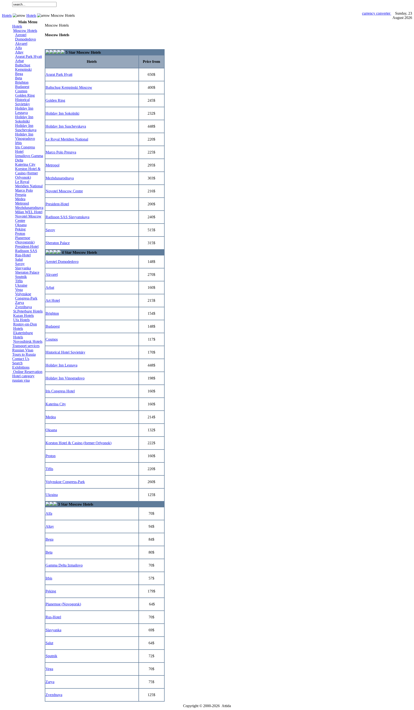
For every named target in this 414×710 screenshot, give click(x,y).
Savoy (20, 264)
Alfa (18, 48)
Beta (18, 78)
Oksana (21, 225)
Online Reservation (27, 372)
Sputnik (21, 277)
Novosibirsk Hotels (27, 341)
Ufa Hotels (21, 320)
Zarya (19, 303)
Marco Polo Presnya (61, 152)
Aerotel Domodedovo (25, 37)
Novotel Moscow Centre (64, 191)
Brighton (22, 82)
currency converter (376, 13)
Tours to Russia (24, 354)
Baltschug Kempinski (23, 67)
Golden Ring (25, 95)
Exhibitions (20, 367)
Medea (20, 199)
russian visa (21, 380)
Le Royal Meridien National (29, 184)
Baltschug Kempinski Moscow (69, 87)
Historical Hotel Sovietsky (65, 352)
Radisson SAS (26, 251)
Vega (19, 290)
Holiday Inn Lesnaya (24, 110)
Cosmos (21, 91)
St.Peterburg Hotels (28, 311)
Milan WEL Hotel (28, 212)
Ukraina (52, 495)
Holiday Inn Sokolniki (24, 119)
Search (17, 363)
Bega (19, 74)
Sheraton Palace (27, 272)
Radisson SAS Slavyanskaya (67, 217)
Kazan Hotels (23, 316)
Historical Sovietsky (22, 102)
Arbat (19, 61)
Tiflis (19, 281)
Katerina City (25, 164)
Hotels (7, 15)
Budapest (22, 87)
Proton (20, 233)
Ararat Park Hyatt (28, 56)
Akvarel (21, 43)
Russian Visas (22, 350)
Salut (19, 259)
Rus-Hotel (23, 255)
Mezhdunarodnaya (29, 208)
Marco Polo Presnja (24, 192)
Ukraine (21, 285)
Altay (19, 52)
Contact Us (20, 359)
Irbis (18, 143)
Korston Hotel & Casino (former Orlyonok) (27, 173)
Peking (20, 229)
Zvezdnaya (23, 307)
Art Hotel (53, 300)
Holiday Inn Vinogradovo (25, 136)
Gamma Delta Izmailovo (64, 565)
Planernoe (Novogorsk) (24, 240)
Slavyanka (23, 268)
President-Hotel (27, 246)
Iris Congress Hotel (60, 391)
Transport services (26, 346)
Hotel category (23, 376)
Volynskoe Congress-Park (26, 296)
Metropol (22, 203)
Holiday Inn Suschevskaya (25, 128)
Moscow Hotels (25, 31)
